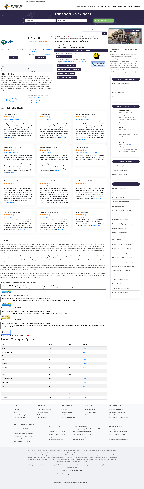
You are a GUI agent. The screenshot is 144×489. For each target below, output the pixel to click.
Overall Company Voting (119, 174)
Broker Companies (117, 88)
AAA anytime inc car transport (82, 431)
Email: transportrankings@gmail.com (35, 1)
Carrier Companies (118, 92)
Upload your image (34, 100)
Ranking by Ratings (90, 412)
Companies (64, 409)
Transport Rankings (104, 6)
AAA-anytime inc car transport (121, 244)
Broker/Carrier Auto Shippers (120, 83)
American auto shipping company (122, 262)
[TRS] (98, 64)
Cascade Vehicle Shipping (133, 30)
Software (40, 415)
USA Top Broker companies (117, 415)
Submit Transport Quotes (66, 65)
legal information (72, 474)
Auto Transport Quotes (44, 409)
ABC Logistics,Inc (124, 115)
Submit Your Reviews (20, 417)
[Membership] (52, 36)
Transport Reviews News (68, 417)
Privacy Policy (61, 474)
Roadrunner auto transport (120, 219)
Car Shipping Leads (42, 412)
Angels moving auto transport (121, 270)
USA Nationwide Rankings (116, 409)
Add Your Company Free (21, 415)
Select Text (28, 295)
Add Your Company (103, 2)
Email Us (13, 57)
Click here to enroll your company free (75, 62)
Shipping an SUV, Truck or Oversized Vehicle (123, 50)
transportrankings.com (73, 482)
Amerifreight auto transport (120, 202)
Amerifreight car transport (116, 429)
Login (94, 2)
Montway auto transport (119, 188)
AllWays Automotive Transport (129, 147)
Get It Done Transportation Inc (129, 132)
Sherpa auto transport (119, 193)
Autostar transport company (121, 279)
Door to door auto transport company (123, 253)
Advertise (137, 6)
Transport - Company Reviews (126, 106)
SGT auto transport (118, 197)
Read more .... (11, 137)
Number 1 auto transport (56, 439)
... (133, 122)
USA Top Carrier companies (117, 412)
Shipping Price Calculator (66, 77)
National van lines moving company (123, 266)
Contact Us (128, 6)
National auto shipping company (122, 224)
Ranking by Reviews (90, 409)
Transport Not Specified (119, 97)
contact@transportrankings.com (11, 99)
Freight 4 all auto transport (120, 293)
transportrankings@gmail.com (10, 101)
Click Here (37, 97)
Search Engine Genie (76, 470)
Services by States (42, 417)
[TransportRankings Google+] (116, 1)
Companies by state (67, 412)
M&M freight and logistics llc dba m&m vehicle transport (89, 429)
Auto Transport (81, 6)
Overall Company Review (119, 166)
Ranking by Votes (90, 415)
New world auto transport (120, 284)
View (84, 348)
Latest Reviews (18, 409)
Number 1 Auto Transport (119, 228)
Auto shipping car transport (120, 275)
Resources (91, 6)
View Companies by (126, 161)
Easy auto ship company (119, 232)
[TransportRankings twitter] (113, 1)
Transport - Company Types (126, 79)
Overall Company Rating (119, 170)
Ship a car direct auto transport (121, 210)
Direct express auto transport (121, 215)
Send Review (40, 57)
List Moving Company (102, 20)
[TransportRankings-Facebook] (111, 1)
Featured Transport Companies (126, 184)
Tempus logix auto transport (120, 288)
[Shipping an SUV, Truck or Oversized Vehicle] (125, 36)
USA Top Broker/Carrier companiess (119, 417)
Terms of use (82, 474)
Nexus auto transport (118, 206)
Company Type (117, 6)
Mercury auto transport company (122, 257)
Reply (130, 112)
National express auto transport (121, 248)
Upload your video (33, 102)
